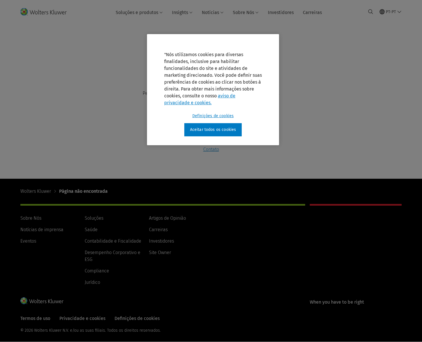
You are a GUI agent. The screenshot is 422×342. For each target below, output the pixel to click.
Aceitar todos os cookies (213, 129)
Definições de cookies (213, 115)
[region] (213, 89)
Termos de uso (35, 318)
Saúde (91, 229)
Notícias (210, 12)
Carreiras (312, 12)
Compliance (97, 271)
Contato (211, 149)
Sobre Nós (243, 12)
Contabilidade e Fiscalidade (113, 241)
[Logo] (46, 11)
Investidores (281, 12)
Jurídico (92, 282)
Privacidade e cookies (82, 318)
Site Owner (160, 252)
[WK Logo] (41, 300)
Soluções (94, 218)
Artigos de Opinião (167, 218)
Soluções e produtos (137, 12)
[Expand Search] (370, 11)
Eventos (28, 241)
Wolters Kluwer (35, 191)
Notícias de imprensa (41, 229)
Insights (180, 12)
